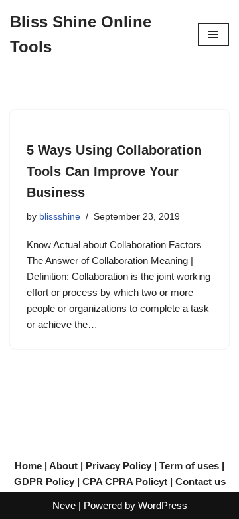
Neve (64, 505)
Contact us (200, 481)
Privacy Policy (118, 465)
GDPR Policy (44, 481)
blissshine (59, 217)
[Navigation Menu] (213, 34)
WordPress (162, 505)
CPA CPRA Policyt (124, 481)
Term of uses (189, 465)
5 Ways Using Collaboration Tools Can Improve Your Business (114, 171)
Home (28, 465)
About (63, 465)
